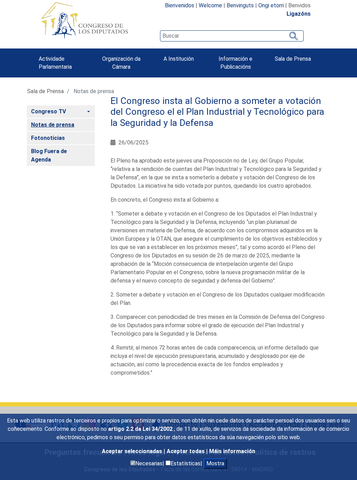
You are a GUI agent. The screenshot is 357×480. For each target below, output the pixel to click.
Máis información (232, 451)
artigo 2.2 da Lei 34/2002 (141, 429)
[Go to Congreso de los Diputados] (84, 20)
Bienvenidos (179, 5)
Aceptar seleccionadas (133, 451)
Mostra (215, 463)
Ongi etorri (271, 5)
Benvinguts (240, 5)
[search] (232, 36)
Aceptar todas (186, 451)
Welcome (210, 5)
